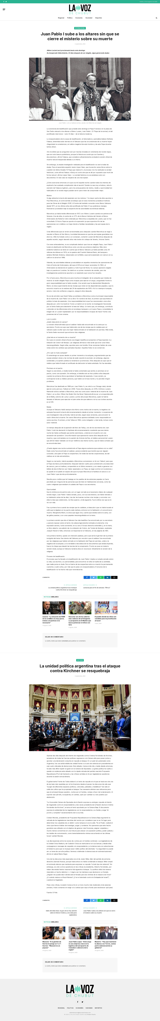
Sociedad (89, 18)
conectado (64, 641)
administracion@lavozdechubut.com (80, 1012)
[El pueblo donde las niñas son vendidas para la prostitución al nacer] (106, 607)
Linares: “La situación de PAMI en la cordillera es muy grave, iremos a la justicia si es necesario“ (53, 620)
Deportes (98, 18)
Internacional (80, 28)
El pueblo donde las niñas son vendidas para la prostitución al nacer (105, 619)
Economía (79, 18)
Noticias (80, 660)
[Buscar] (156, 18)
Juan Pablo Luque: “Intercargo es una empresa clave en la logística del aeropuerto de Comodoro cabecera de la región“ (80, 946)
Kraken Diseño (91, 1014)
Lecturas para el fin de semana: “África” (96, 588)
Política (69, 18)
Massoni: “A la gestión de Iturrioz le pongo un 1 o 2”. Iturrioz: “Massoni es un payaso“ (51, 945)
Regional (61, 18)
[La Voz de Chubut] (80, 9)
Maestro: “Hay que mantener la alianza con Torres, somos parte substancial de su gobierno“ (105, 945)
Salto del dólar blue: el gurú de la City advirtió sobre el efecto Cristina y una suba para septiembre (61, 913)
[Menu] (4, 9)
